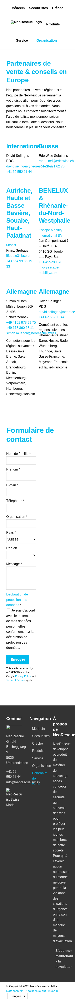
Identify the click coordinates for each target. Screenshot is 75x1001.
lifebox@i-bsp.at (18, 255)
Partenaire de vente (37, 778)
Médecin (37, 728)
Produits (37, 751)
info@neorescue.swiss (23, 782)
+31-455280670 (50, 262)
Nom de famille (18, 454)
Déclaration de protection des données (17, 600)
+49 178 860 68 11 (20, 328)
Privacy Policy (23, 676)
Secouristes (37, 736)
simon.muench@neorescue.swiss (31, 333)
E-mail (12, 485)
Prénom (13, 469)
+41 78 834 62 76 (52, 166)
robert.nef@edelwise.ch (56, 161)
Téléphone (15, 501)
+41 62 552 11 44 (19, 171)
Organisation (16, 516)
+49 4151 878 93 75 (21, 322)
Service (37, 758)
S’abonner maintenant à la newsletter (61, 959)
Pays (11, 532)
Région (11, 548)
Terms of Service (15, 680)
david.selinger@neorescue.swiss (30, 166)
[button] (17, 996)
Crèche (37, 743)
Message (14, 564)
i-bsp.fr (11, 245)
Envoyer (17, 659)
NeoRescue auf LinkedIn (41, 990)
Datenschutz (14, 990)
